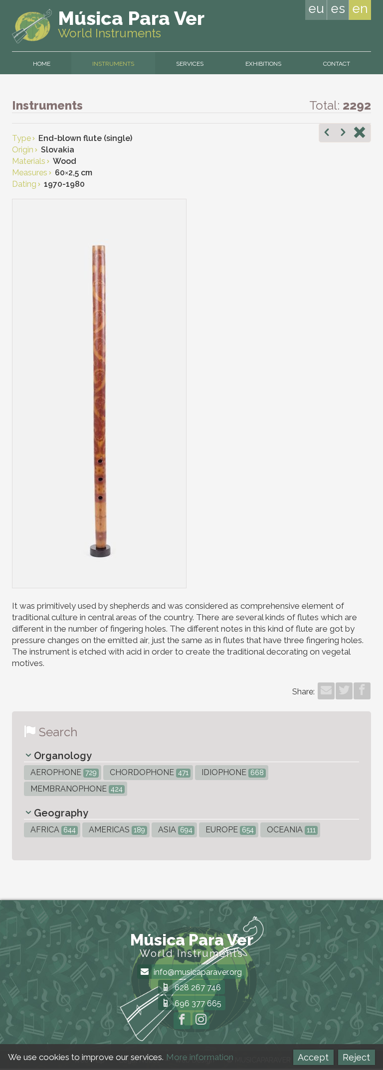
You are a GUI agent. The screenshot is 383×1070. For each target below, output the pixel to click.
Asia (174, 829)
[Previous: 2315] (326, 133)
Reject (356, 1057)
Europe (228, 829)
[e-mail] (326, 690)
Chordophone (148, 772)
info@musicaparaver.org (197, 972)
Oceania (290, 829)
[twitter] (344, 690)
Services (189, 63)
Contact (336, 63)
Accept (313, 1057)
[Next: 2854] (343, 133)
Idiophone (231, 772)
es (338, 8)
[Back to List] (359, 133)
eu (316, 8)
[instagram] (200, 1020)
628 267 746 (197, 987)
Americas (116, 829)
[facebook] (362, 690)
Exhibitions (263, 63)
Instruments (113, 63)
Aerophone (62, 772)
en (360, 8)
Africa (52, 829)
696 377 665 (197, 1003)
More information (199, 1057)
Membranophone (75, 789)
